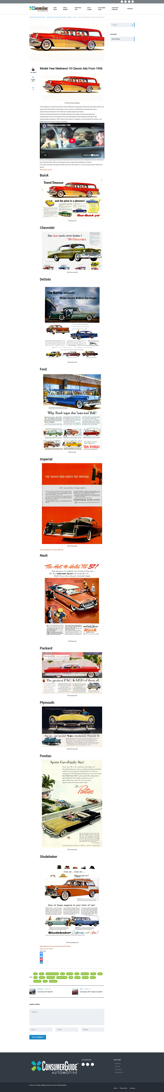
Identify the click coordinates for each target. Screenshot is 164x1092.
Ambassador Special (52, 973)
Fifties (100, 973)
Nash (70, 977)
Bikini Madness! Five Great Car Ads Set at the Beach (55, 946)
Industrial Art (50, 977)
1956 (35, 973)
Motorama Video (61, 977)
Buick (62, 973)
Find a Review (65, 8)
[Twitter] (72, 956)
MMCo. (65, 1085)
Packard (77, 977)
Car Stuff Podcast (115, 8)
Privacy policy (123, 1088)
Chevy (76, 973)
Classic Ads (85, 973)
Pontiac (93, 977)
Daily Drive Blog (101, 8)
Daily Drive (118, 1063)
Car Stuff (117, 1066)
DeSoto (93, 973)
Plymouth (85, 977)
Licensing (132, 1088)
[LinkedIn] (72, 962)
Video (45, 981)
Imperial (42, 977)
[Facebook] (72, 953)
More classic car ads (46, 169)
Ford (35, 977)
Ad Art (41, 973)
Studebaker (37, 981)
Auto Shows (89, 8)
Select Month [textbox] (116, 39)
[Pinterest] (72, 959)
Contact (130, 8)
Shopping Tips (78, 8)
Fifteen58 (58, 1085)
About (115, 1088)
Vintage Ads (53, 981)
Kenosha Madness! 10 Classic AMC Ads (51, 550)
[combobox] (122, 39)
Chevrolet (69, 973)
